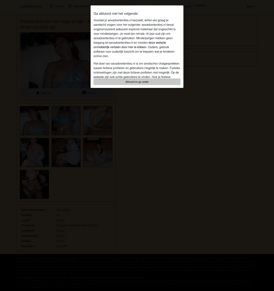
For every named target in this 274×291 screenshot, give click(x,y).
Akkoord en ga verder (137, 81)
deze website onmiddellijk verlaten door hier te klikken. (130, 44)
